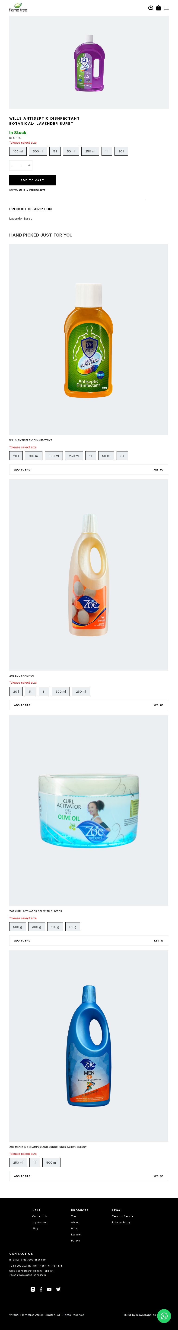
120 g (55, 927)
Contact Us (39, 1216)
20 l (121, 151)
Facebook (41, 1289)
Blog (35, 1228)
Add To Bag (88, 469)
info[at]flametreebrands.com (27, 1259)
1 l (106, 151)
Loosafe (76, 1234)
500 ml (38, 151)
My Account (40, 1222)
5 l (55, 151)
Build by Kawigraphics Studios (146, 1315)
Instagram (33, 1289)
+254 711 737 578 (51, 1265)
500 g (17, 927)
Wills (74, 1228)
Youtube (49, 1289)
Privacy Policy (121, 1222)
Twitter (58, 1289)
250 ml (90, 151)
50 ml (71, 151)
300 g (36, 927)
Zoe (73, 1216)
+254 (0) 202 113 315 (23, 1265)
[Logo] (18, 11)
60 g (72, 927)
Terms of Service (123, 1216)
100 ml (18, 151)
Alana (75, 1222)
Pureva (75, 1240)
